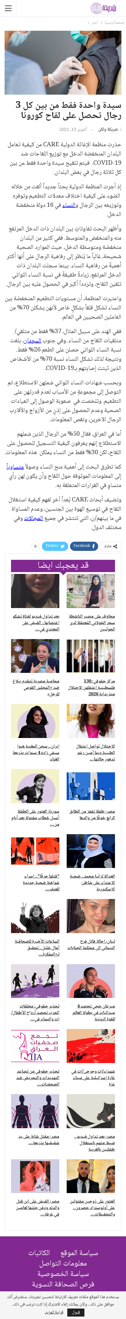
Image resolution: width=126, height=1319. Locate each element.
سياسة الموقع (79, 1253)
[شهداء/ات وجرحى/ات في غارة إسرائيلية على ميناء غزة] (91, 1046)
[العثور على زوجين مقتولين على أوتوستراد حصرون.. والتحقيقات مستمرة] (91, 1176)
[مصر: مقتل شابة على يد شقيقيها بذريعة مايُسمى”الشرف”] (35, 1111)
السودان (32, 341)
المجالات (33, 518)
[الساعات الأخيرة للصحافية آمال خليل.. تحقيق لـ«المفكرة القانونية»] (35, 916)
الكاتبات (39, 1253)
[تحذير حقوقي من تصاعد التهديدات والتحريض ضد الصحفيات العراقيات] (35, 1046)
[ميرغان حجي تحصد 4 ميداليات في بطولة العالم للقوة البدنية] (91, 981)
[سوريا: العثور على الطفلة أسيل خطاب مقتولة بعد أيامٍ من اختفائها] (35, 786)
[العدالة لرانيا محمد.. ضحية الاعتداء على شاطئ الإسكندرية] (91, 851)
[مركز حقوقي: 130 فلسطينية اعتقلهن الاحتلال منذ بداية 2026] (91, 656)
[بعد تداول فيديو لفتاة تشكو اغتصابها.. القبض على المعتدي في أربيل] (35, 591)
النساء (69, 205)
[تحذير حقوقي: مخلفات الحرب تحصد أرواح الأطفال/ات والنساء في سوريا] (35, 981)
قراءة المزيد (54, 1312)
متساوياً (15, 467)
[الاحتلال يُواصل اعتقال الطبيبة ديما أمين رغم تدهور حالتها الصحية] (91, 721)
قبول (76, 1312)
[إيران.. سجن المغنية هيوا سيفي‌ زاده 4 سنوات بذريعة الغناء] (35, 721)
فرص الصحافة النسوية (63, 1284)
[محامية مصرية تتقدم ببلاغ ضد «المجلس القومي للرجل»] (35, 656)
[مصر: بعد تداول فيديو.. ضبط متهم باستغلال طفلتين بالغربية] (91, 1111)
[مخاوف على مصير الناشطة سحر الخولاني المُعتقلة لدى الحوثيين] (91, 591)
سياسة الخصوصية (63, 1274)
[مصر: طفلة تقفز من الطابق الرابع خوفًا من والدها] (91, 786)
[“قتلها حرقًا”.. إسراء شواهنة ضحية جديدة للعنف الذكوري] (35, 851)
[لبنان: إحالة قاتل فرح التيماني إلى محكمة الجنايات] (91, 916)
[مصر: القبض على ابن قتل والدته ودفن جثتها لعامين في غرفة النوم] (35, 1176)
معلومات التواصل (63, 1263)
